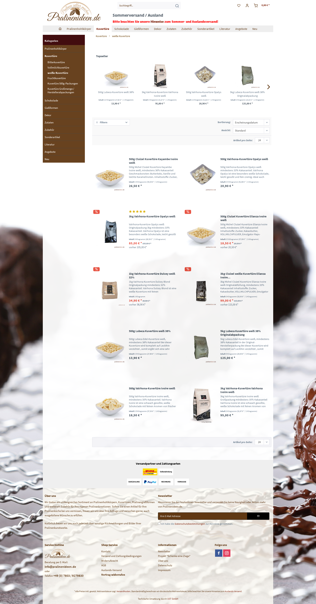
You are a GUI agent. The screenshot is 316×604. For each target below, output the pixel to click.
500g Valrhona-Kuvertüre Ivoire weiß (152, 388)
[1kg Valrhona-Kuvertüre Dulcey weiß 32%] (109, 290)
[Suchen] (177, 5)
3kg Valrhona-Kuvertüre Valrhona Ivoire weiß (160, 93)
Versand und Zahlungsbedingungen (121, 556)
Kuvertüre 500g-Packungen (63, 83)
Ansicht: (226, 130)
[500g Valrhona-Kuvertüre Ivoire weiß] (109, 405)
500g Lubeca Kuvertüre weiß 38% (116, 92)
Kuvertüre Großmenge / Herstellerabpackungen (61, 90)
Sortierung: (224, 122)
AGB (103, 565)
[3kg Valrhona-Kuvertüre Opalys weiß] (109, 233)
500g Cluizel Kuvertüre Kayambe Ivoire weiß (153, 160)
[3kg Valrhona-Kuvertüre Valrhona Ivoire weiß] (160, 75)
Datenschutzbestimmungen (190, 523)
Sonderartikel (52, 137)
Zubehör (49, 129)
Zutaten (49, 122)
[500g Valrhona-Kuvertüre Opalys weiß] (204, 75)
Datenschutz (165, 565)
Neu (47, 159)
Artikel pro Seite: (243, 140)
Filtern (103, 122)
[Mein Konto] (247, 5)
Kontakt (105, 551)
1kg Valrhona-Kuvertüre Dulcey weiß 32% (152, 275)
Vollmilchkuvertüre (58, 67)
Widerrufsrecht (109, 560)
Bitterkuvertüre (56, 62)
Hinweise (157, 21)
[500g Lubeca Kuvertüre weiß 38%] (116, 75)
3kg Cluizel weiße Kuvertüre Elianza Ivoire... (243, 275)
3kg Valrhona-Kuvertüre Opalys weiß (152, 216)
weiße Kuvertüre (58, 73)
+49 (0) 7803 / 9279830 (68, 576)
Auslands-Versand (111, 570)
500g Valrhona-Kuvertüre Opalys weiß (203, 93)
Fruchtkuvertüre (57, 78)
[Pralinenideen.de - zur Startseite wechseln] (73, 12)
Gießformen (51, 108)
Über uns (163, 560)
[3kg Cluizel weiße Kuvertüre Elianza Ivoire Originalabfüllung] (201, 290)
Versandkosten (123, 591)
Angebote (50, 151)
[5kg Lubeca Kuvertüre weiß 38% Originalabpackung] (248, 75)
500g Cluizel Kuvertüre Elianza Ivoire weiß (243, 218)
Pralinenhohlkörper (56, 48)
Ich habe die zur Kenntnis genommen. (197, 523)
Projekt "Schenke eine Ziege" (174, 556)
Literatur (49, 144)
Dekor (48, 115)
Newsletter (164, 551)
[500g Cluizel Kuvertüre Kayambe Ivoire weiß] (109, 176)
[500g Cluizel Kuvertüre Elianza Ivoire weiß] (201, 233)
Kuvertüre (51, 56)
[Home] (60, 28)
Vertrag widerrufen (113, 574)
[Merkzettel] (238, 5)
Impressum (164, 570)
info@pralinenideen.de (60, 567)
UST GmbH (172, 598)
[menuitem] (149, 5)
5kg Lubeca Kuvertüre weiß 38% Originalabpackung (247, 93)
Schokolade (51, 100)
